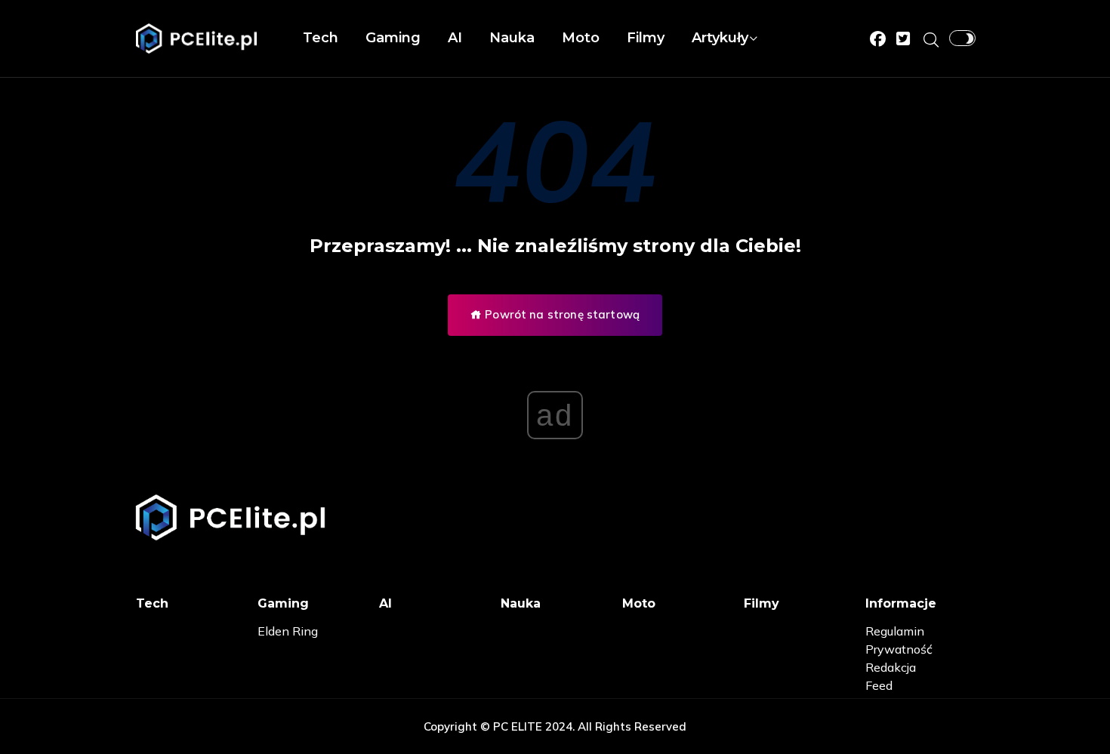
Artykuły (720, 37)
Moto (581, 37)
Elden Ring (287, 631)
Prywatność (899, 649)
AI (455, 37)
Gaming (393, 37)
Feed (879, 685)
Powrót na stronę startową (561, 314)
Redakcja (890, 667)
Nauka (512, 37)
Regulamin (894, 631)
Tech (320, 37)
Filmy (645, 37)
